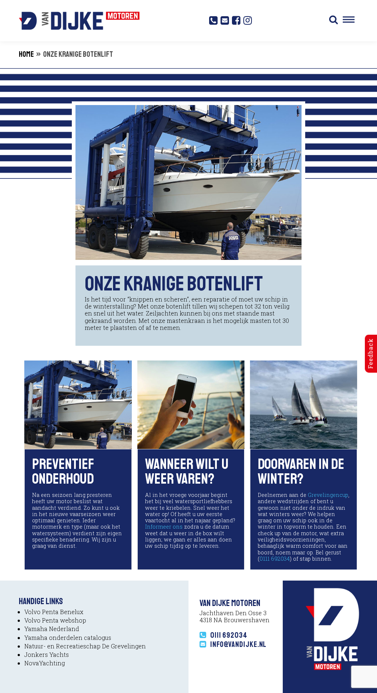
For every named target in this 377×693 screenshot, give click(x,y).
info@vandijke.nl (238, 644)
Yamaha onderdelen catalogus (67, 637)
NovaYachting (44, 663)
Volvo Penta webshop (55, 620)
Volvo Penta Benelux (53, 612)
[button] (333, 20)
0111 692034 (275, 558)
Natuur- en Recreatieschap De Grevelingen (85, 646)
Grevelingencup (328, 494)
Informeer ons (164, 526)
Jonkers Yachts (46, 654)
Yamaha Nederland (51, 629)
